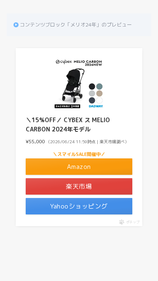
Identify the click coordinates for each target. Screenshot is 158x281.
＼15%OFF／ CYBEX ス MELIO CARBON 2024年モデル (68, 124)
